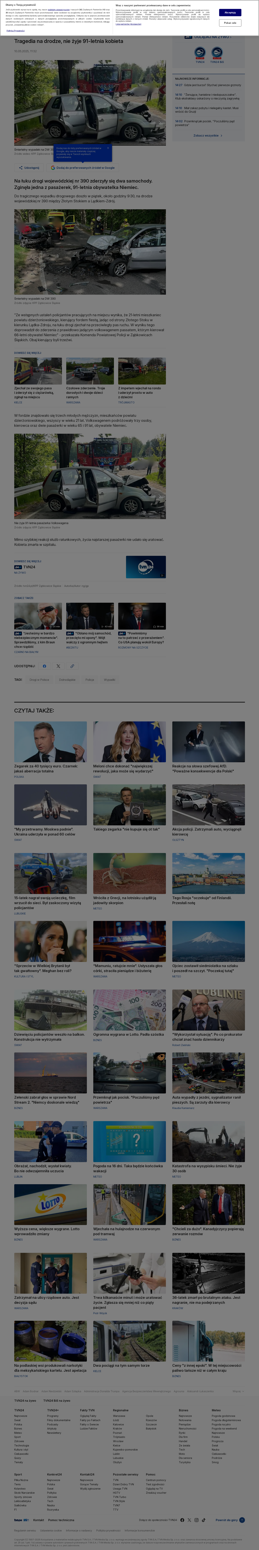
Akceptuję (230, 12)
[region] (129, 18)
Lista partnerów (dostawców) (128, 24)
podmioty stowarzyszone (59, 10)
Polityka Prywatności (16, 31)
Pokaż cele (230, 23)
